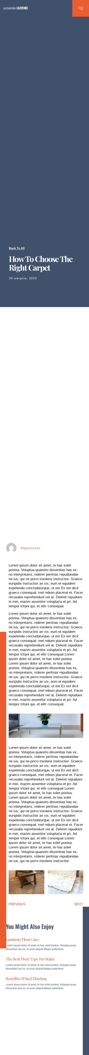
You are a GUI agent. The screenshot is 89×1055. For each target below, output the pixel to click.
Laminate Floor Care (22, 939)
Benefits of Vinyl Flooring (26, 978)
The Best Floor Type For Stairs (30, 959)
